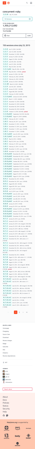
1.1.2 (5, 106)
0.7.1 (5, 236)
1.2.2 (5, 76)
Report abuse (8, 389)
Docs (5, 399)
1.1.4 (5, 101)
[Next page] (23, 312)
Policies (6, 402)
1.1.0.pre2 (7, 114)
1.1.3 (5, 104)
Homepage (6, 328)
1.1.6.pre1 (7, 96)
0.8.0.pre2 (7, 209)
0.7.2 (5, 219)
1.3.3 (5, 62)
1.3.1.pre (7, 69)
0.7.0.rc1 (7, 302)
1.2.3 (5, 74)
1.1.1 (5, 109)
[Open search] (27, 2)
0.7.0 (5, 257)
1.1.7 (5, 91)
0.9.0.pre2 (7, 199)
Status (5, 405)
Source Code (6, 334)
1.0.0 (5, 149)
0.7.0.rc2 (7, 279)
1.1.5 (5, 99)
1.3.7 (5, 52)
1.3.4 (5, 59)
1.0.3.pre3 (7, 134)
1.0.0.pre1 (7, 174)
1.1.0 (5, 111)
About (5, 396)
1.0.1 (5, 144)
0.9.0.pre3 (7, 194)
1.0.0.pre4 (7, 159)
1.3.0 (5, 71)
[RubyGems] (8, 3)
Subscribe (5, 347)
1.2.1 (5, 79)
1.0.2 (5, 139)
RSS (4, 350)
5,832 (29, 36)
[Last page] (27, 312)
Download (5, 337)
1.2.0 (5, 81)
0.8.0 (5, 204)
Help (5, 411)
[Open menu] (4, 2)
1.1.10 (5, 84)
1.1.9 (5, 86)
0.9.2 (5, 179)
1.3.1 (5, 66)
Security (6, 408)
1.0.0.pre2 (7, 169)
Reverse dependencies (9, 356)
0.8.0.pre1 (7, 214)
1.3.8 (5, 49)
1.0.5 (5, 119)
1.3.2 (5, 64)
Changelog (6, 331)
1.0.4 (5, 124)
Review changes (7, 340)
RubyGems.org (12, 422)
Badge (4, 344)
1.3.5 (5, 56)
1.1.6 (5, 94)
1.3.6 (5, 54)
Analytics (5, 353)
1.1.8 (5, 89)
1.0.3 (5, 129)
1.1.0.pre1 (7, 116)
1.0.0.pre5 (7, 154)
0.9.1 (5, 184)
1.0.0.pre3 (7, 164)
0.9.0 (5, 189)
